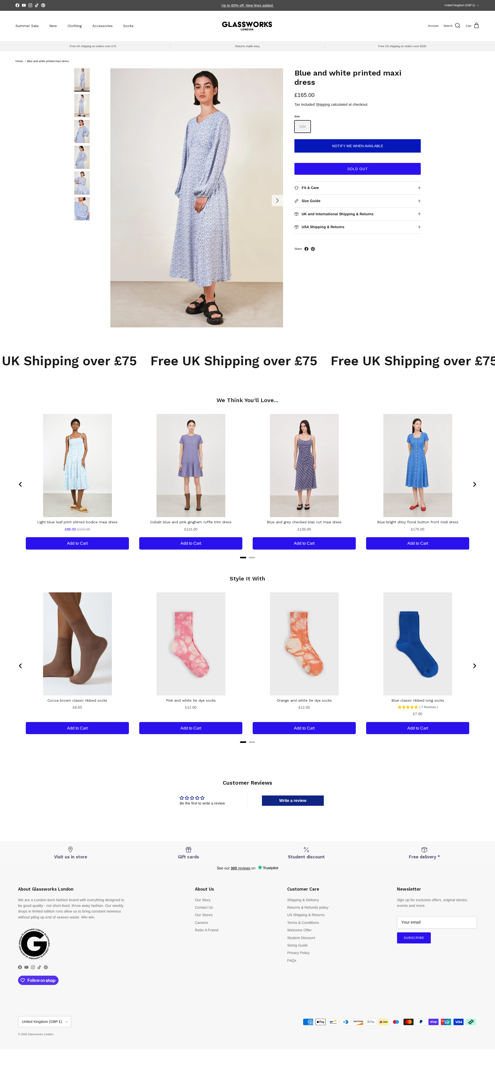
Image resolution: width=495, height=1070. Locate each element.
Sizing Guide (297, 945)
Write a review (292, 800)
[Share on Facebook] (306, 249)
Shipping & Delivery (303, 900)
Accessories (102, 26)
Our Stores (204, 915)
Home (19, 61)
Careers (201, 922)
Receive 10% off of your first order (247, 5)
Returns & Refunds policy (307, 907)
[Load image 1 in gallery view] (196, 197)
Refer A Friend (206, 930)
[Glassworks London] (247, 26)
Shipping (323, 104)
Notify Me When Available (357, 146)
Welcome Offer (299, 930)
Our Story (203, 900)
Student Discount (301, 938)
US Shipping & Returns (306, 915)
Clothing (75, 26)
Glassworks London (40, 1034)
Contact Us (204, 907)
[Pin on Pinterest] (313, 249)
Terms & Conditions (303, 922)
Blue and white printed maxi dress (48, 61)
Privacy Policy (298, 953)
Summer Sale (27, 26)
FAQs (291, 960)
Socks (128, 26)
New (53, 26)
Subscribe (414, 938)
